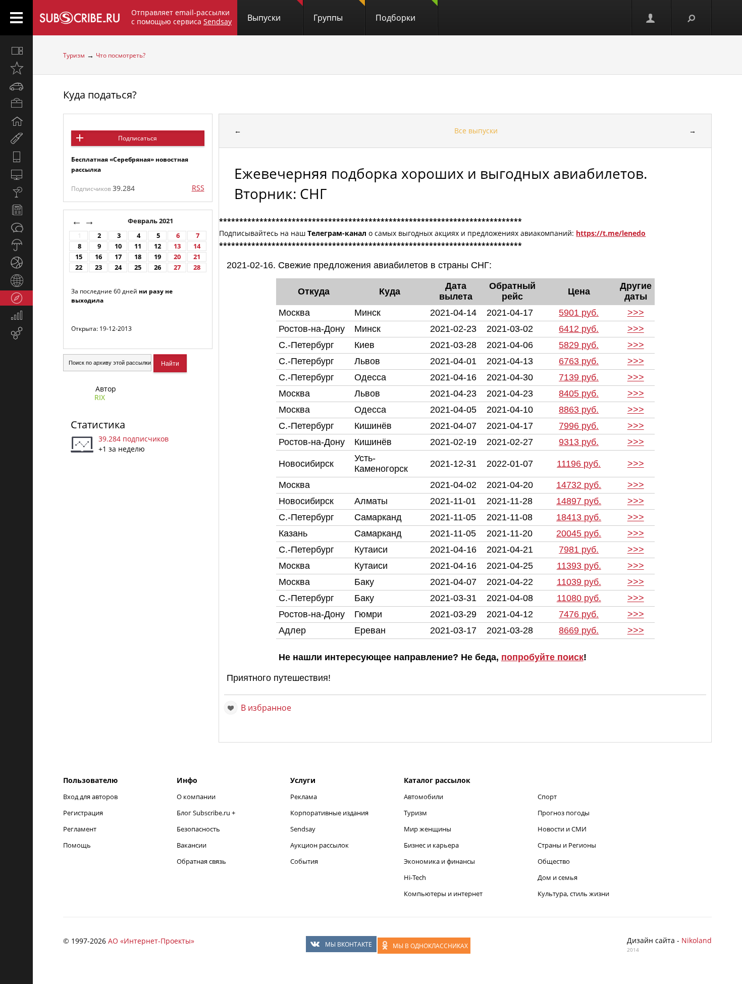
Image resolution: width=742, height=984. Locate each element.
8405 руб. (579, 393)
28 (196, 267)
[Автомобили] (16, 85)
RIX (99, 397)
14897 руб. (578, 501)
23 (98, 267)
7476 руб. (579, 614)
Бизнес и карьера (431, 845)
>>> (635, 313)
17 (118, 257)
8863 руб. (579, 410)
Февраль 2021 (151, 221)
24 (118, 267)
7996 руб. (579, 426)
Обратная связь (201, 861)
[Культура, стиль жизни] (16, 192)
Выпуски (264, 17)
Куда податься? (100, 95)
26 (157, 267)
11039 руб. (579, 582)
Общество (554, 861)
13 (177, 246)
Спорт (547, 796)
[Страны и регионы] (16, 280)
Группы (328, 17)
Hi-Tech (415, 877)
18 (137, 257)
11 (137, 246)
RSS (198, 187)
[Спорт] (16, 262)
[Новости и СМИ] (16, 209)
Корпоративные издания (329, 812)
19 (157, 257)
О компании (196, 796)
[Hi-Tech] (16, 156)
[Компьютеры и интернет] (16, 174)
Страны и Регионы (567, 845)
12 (157, 246)
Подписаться (137, 138)
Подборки (395, 17)
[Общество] (16, 227)
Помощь (77, 845)
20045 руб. (578, 533)
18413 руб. (578, 517)
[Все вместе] (16, 50)
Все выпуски (476, 130)
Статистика (98, 424)
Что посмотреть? (120, 55)
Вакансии (191, 845)
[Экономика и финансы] (16, 315)
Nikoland (696, 940)
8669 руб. (579, 630)
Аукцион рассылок (319, 845)
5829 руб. (579, 345)
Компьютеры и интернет (443, 893)
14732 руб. (578, 485)
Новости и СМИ (562, 828)
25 (137, 267)
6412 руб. (579, 329)
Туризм (74, 55)
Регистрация (83, 812)
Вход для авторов (90, 796)
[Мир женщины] (16, 138)
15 (78, 257)
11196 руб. (579, 464)
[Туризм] (16, 298)
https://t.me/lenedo (611, 233)
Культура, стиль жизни (573, 893)
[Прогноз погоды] (16, 245)
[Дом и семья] (16, 121)
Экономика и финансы (439, 861)
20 (177, 257)
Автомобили (423, 796)
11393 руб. (579, 566)
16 (98, 257)
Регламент (79, 828)
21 (196, 257)
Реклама (303, 796)
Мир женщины (427, 828)
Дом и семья (557, 877)
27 (177, 267)
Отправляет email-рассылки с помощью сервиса (181, 17)
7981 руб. (579, 550)
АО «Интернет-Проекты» (151, 941)
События (304, 861)
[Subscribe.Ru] (79, 17)
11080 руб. (579, 598)
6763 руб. (579, 361)
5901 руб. (579, 313)
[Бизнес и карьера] (16, 103)
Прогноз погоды (564, 812)
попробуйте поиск (542, 657)
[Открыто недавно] (16, 68)
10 (118, 246)
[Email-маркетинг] (16, 333)
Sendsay (302, 828)
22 (78, 267)
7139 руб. (579, 377)
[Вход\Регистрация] (651, 17)
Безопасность (198, 828)
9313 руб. (579, 442)
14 (196, 246)
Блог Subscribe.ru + (207, 812)
